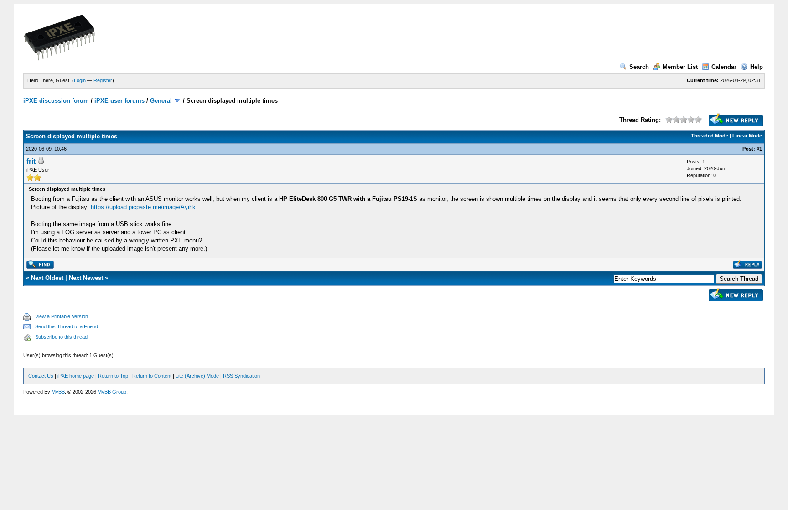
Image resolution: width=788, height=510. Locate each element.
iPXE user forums (119, 100)
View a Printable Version (61, 316)
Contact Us (40, 376)
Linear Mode (747, 135)
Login (80, 80)
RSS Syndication (241, 376)
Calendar (723, 66)
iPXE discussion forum (56, 100)
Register (102, 80)
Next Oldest (47, 277)
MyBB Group (112, 391)
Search (639, 66)
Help (756, 66)
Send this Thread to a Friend (66, 326)
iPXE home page (75, 376)
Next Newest (86, 277)
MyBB (58, 391)
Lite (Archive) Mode (197, 376)
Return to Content (151, 376)
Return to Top (113, 376)
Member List (680, 66)
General (161, 100)
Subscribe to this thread (61, 337)
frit (31, 161)
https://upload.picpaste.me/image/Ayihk (143, 207)
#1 (759, 149)
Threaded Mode (709, 135)
